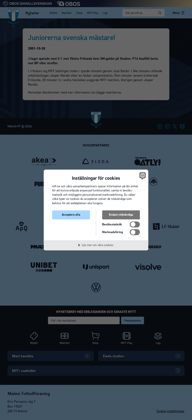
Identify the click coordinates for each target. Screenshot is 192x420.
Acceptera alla (71, 215)
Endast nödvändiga (121, 215)
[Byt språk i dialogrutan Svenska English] (142, 176)
